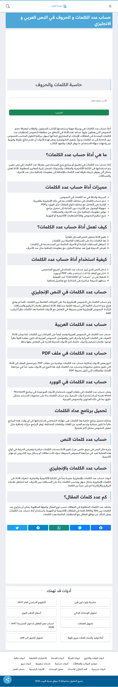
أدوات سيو (26, 663)
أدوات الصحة (57, 658)
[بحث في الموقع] (8, 6)
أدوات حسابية (61, 663)
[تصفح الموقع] (110, 6)
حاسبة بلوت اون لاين (85, 602)
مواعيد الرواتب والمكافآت (85, 663)
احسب (59, 112)
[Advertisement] (59, 55)
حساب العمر (19, 669)
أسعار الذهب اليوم (31, 612)
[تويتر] (17, 528)
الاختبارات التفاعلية (38, 658)
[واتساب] (59, 528)
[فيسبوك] (101, 528)
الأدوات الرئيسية (36, 669)
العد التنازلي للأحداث (77, 669)
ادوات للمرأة (74, 658)
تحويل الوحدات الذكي (85, 612)
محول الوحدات (56, 669)
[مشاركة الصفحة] (7, 679)
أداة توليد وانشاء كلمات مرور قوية (85, 637)
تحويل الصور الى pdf (31, 637)
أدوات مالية (19, 658)
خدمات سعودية (43, 663)
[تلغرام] (38, 528)
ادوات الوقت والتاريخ (94, 658)
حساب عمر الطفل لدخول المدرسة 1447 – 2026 (31, 625)
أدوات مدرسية (98, 669)
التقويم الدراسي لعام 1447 (32, 602)
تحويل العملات (85, 623)
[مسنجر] (80, 528)
